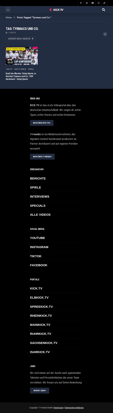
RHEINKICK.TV (41, 315)
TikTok (35, 256)
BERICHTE (38, 178)
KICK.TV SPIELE (20, 69)
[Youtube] (92, 3)
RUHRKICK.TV (40, 333)
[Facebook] (81, 3)
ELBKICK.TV (39, 297)
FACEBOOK (38, 265)
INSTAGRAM (39, 247)
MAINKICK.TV (40, 324)
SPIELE (31, 69)
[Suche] (103, 9)
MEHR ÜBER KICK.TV (41, 123)
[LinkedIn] (87, 3)
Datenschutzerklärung (74, 407)
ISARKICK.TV (40, 352)
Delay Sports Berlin (15, 49)
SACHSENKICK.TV (43, 343)
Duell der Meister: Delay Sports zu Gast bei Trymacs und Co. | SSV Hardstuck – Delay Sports (21, 76)
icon (21, 55)
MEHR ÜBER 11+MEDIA (41, 157)
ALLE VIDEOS (40, 214)
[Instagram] (98, 3)
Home (9, 17)
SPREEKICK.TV (41, 306)
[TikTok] (104, 3)
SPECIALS (37, 205)
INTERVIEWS (39, 196)
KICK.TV (9, 69)
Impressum (58, 407)
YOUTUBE (37, 238)
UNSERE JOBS (38, 391)
